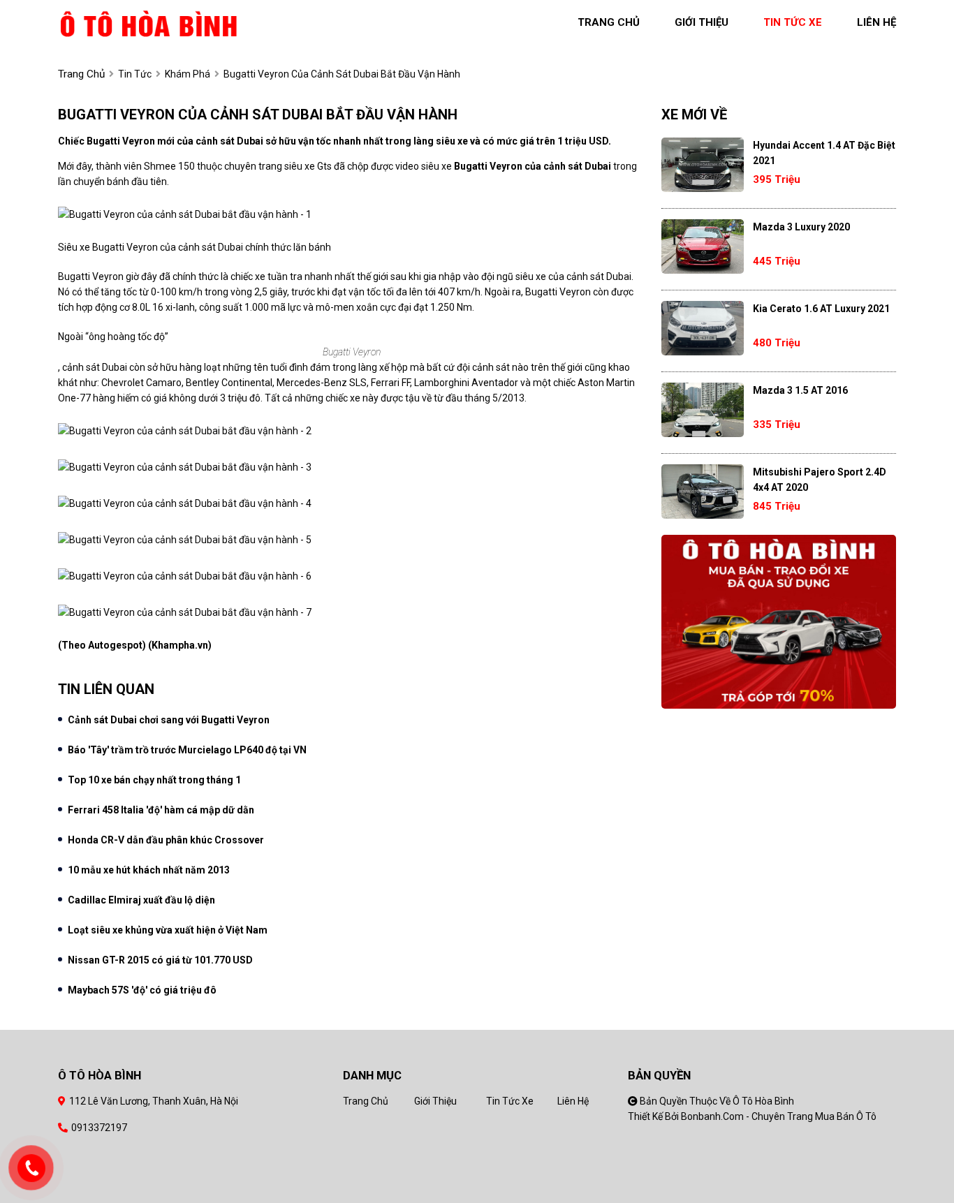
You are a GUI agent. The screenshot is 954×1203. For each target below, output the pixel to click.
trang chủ (609, 22)
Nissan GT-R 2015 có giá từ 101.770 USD (160, 960)
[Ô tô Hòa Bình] (149, 22)
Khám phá (187, 74)
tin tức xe (792, 22)
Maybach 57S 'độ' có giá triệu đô (142, 990)
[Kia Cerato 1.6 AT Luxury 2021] (702, 328)
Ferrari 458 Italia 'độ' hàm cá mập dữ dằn (161, 809)
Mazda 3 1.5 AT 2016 (800, 390)
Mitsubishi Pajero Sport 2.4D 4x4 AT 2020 (819, 479)
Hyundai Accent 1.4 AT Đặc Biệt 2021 (824, 153)
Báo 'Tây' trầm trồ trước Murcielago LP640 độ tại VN (187, 749)
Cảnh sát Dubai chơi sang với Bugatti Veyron (169, 719)
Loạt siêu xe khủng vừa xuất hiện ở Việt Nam (167, 930)
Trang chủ (365, 1101)
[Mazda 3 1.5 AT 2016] (702, 410)
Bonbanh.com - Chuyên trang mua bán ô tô (778, 1116)
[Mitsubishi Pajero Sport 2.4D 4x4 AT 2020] (702, 491)
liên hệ (876, 22)
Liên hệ (573, 1101)
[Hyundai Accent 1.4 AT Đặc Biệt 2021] (702, 165)
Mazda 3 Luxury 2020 (801, 227)
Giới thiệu (435, 1101)
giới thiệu (701, 22)
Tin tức (135, 74)
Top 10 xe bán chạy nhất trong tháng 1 (154, 779)
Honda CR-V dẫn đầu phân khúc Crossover (166, 840)
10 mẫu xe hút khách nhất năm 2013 (149, 870)
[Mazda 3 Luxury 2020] (702, 246)
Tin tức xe (510, 1101)
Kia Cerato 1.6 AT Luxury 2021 (821, 308)
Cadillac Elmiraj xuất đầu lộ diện (141, 900)
